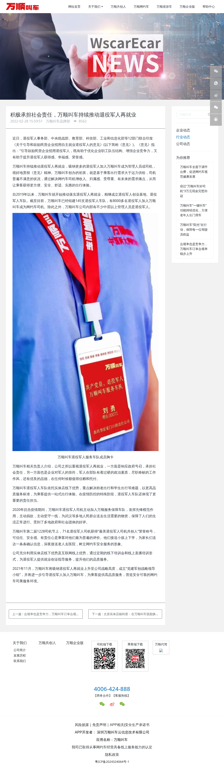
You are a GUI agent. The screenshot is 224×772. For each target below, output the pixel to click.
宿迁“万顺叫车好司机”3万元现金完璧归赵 (193, 191)
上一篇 (47, 614)
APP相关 (117, 725)
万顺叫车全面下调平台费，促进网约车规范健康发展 (194, 172)
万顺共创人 (47, 642)
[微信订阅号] (216, 108)
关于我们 (20, 642)
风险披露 (82, 725)
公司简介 (20, 650)
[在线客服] (216, 120)
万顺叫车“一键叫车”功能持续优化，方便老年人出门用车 (194, 210)
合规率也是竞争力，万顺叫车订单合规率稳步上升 (194, 249)
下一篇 (127, 614)
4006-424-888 (112, 689)
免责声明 (99, 725)
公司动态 (183, 143)
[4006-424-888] (216, 84)
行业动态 (183, 137)
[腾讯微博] (216, 96)
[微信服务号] (216, 72)
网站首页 (74, 6)
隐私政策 (112, 754)
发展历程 (20, 655)
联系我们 (20, 661)
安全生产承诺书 (137, 725)
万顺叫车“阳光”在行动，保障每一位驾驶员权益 (194, 229)
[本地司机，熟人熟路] (22, 6)
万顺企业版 (75, 642)
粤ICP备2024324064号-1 (112, 762)
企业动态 (183, 130)
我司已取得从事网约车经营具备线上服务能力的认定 (112, 747)
